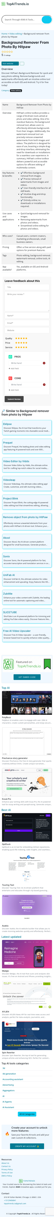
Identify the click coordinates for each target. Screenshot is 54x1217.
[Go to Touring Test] (16, 885)
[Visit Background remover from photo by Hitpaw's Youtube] (10, 94)
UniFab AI (9, 575)
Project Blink (10, 498)
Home (4, 33)
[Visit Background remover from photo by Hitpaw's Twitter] (3, 94)
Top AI (6, 687)
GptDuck (6, 844)
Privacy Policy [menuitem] (7, 1169)
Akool (6, 537)
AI (3, 1096)
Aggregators (9, 1090)
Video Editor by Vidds (16, 461)
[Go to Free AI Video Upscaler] (33, 630)
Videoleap (9, 479)
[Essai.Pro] (27, 782)
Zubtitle (7, 593)
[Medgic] (27, 953)
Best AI (6, 810)
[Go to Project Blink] (20, 498)
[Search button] (47, 19)
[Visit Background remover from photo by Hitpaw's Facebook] (7, 94)
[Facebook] (23, 1209)
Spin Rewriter (8, 1052)
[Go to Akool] (12, 537)
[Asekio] (27, 908)
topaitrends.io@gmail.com (15, 1203)
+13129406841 (10, 1200)
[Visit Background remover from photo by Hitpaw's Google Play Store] (21, 94)
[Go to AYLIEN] (11, 1011)
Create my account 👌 (27, 1146)
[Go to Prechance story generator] (29, 758)
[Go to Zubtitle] (14, 593)
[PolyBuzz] (27, 702)
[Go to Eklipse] (14, 424)
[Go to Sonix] (12, 556)
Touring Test (8, 885)
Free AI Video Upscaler (17, 630)
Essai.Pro (6, 799)
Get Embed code (27, 677)
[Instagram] (31, 1209)
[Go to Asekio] (10, 925)
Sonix (6, 556)
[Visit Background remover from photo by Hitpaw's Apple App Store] (17, 94)
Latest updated (11, 936)
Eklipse (7, 424)
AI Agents (7, 1101)
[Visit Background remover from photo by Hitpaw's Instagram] (14, 94)
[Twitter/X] (27, 1209)
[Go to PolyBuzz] (12, 717)
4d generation (9, 1073)
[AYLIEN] (27, 994)
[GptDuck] (27, 827)
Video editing (15, 33)
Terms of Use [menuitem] (7, 1172)
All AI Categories (27, 1114)
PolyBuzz (6, 717)
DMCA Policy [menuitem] (7, 1176)
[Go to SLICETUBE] (19, 612)
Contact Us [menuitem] (6, 1166)
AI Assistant (8, 1107)
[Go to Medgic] (11, 970)
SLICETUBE (10, 612)
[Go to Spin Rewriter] (16, 1052)
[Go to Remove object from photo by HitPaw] (50, 517)
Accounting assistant (13, 1079)
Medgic (5, 971)
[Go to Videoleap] (17, 479)
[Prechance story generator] (27, 741)
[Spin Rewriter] (27, 1035)
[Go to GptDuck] (12, 844)
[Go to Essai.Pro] (13, 799)
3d (4, 1068)
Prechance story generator (15, 758)
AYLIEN (5, 1011)
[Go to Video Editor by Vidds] (31, 461)
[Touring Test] (27, 868)
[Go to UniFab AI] (17, 575)
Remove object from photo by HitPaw (25, 517)
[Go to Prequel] (14, 442)
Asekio (5, 925)
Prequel (7, 442)
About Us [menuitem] (5, 1163)
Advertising (8, 1085)
